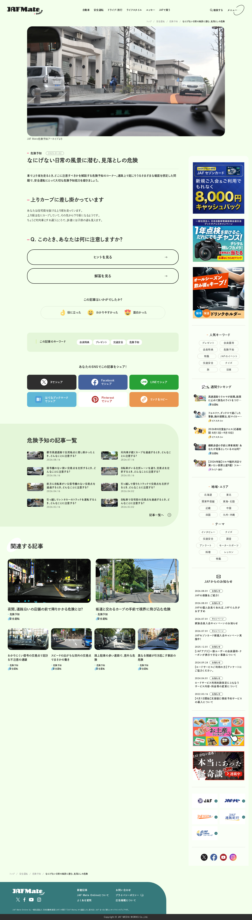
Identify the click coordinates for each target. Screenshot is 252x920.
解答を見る (102, 276)
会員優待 (229, 343)
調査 (229, 539)
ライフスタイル (134, 10)
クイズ (228, 363)
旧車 (229, 369)
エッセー (150, 10)
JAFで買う (164, 10)
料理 (208, 552)
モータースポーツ (229, 545)
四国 (208, 515)
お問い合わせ (123, 890)
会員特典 (84, 342)
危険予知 (134, 342)
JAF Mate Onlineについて (93, 895)
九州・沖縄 (229, 515)
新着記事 (82, 890)
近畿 (208, 508)
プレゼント (101, 342)
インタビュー (208, 532)
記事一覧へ (156, 515)
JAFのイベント (228, 356)
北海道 (208, 495)
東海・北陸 (229, 501)
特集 (206, 356)
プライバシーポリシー (127, 895)
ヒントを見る (103, 257)
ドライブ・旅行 (115, 10)
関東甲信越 (208, 501)
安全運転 (99, 10)
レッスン (229, 552)
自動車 (86, 10)
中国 (229, 508)
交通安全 (118, 342)
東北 (229, 495)
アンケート (206, 545)
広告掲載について (126, 900)
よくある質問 (84, 900)
